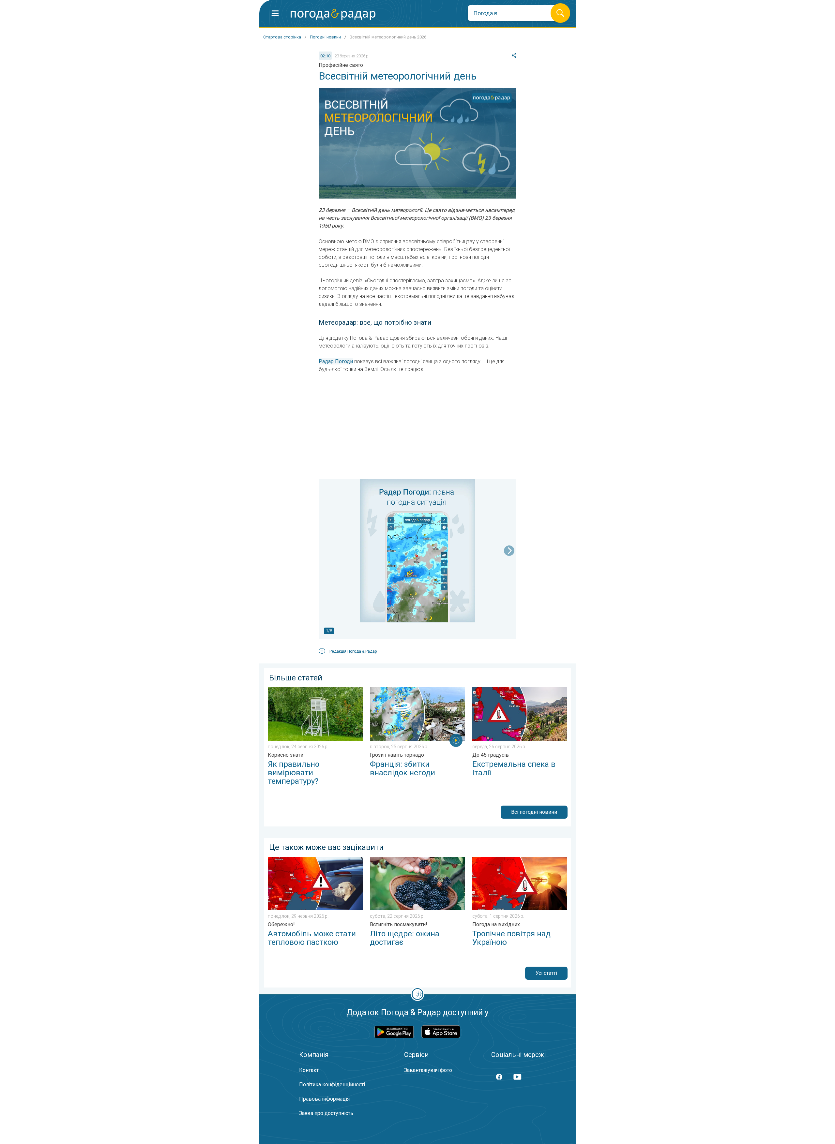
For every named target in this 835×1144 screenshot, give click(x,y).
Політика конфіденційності (332, 1084)
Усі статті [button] (546, 973)
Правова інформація (324, 1099)
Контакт (309, 1070)
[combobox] (514, 13)
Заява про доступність (326, 1113)
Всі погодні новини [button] (534, 812)
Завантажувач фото (428, 1070)
